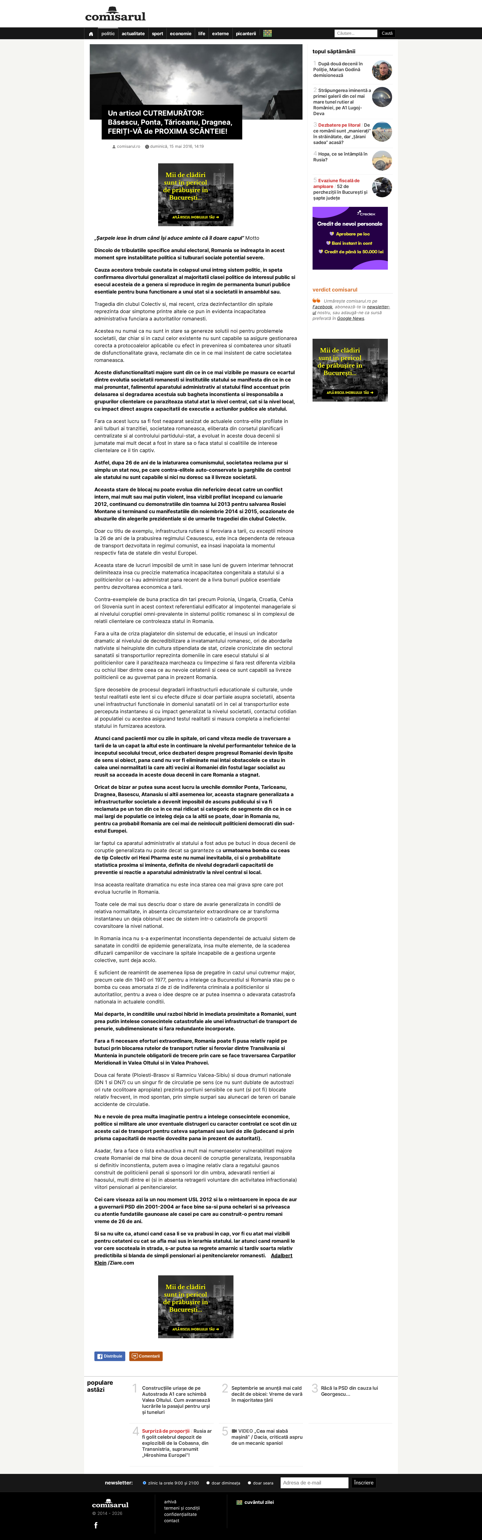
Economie (180, 33)
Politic (108, 33)
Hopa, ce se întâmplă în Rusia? (340, 156)
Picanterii (246, 33)
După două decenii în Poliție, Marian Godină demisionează (338, 69)
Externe (220, 33)
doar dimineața (225, 1482)
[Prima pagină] (91, 33)
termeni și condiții (182, 1508)
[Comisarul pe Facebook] (96, 1524)
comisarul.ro (128, 146)
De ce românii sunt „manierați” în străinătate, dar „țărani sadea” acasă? (342, 133)
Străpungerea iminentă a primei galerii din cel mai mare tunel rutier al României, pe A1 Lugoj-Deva (342, 101)
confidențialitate (180, 1514)
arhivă (170, 1501)
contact (171, 1520)
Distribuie (112, 1356)
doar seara (262, 1482)
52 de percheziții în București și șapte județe (340, 189)
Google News (350, 318)
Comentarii (149, 1356)
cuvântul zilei (259, 1502)
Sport (157, 33)
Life (201, 33)
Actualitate (133, 33)
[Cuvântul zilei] (263, 32)
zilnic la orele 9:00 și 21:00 (173, 1482)
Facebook (322, 306)
